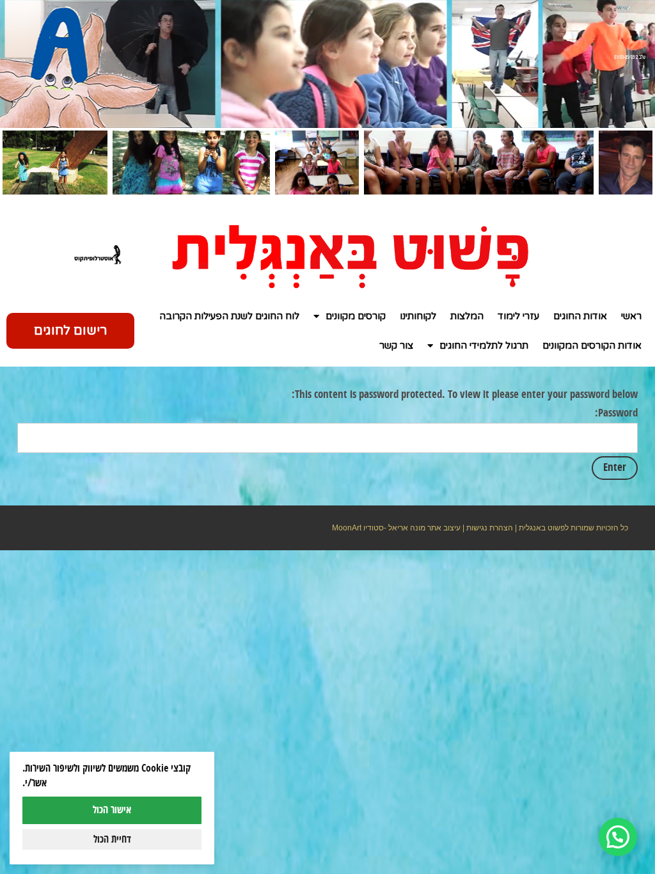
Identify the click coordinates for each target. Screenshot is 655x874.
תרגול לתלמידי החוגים (483, 345)
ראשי (631, 316)
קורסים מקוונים (356, 316)
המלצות (467, 316)
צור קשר (396, 345)
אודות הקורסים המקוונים (592, 345)
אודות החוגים (580, 316)
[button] (618, 837)
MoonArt (346, 527)
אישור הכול (112, 810)
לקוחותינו (418, 316)
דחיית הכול (112, 839)
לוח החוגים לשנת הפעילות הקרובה (229, 316)
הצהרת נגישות (489, 527)
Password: (616, 413)
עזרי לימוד (518, 316)
